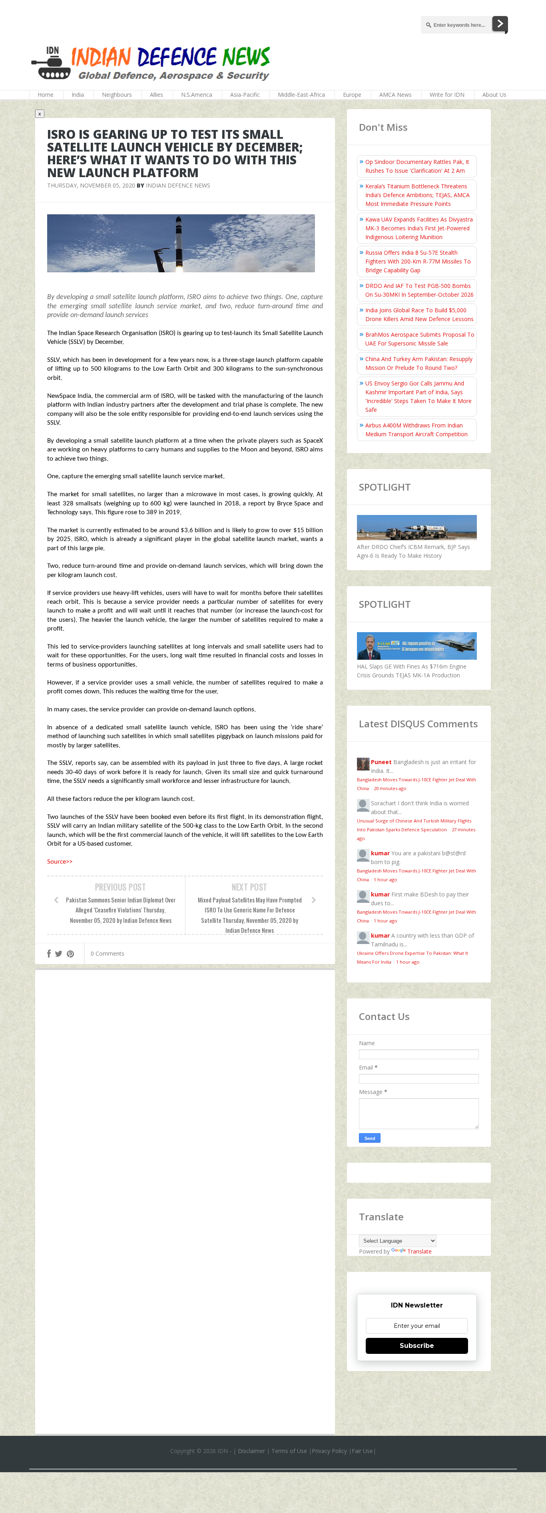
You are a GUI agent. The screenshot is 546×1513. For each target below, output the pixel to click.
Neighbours (117, 94)
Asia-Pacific (245, 94)
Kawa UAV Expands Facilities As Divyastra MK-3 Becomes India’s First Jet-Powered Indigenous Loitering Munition (419, 228)
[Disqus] (185, 1093)
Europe (352, 94)
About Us (494, 94)
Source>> (59, 861)
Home (46, 94)
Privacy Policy (329, 1451)
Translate (419, 1251)
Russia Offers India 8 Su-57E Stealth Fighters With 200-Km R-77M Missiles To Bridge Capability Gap (418, 261)
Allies (156, 94)
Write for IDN (447, 94)
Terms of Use (289, 1451)
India (78, 94)
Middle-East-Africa (301, 94)
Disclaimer (251, 1451)
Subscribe (417, 1345)
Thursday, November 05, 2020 (91, 185)
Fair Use (362, 1451)
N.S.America (196, 94)
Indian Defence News (178, 185)
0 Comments (107, 953)
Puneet (381, 762)
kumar (380, 853)
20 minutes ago (390, 788)
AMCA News (395, 94)
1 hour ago (385, 879)
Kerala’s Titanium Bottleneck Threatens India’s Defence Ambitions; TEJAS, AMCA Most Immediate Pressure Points (417, 195)
